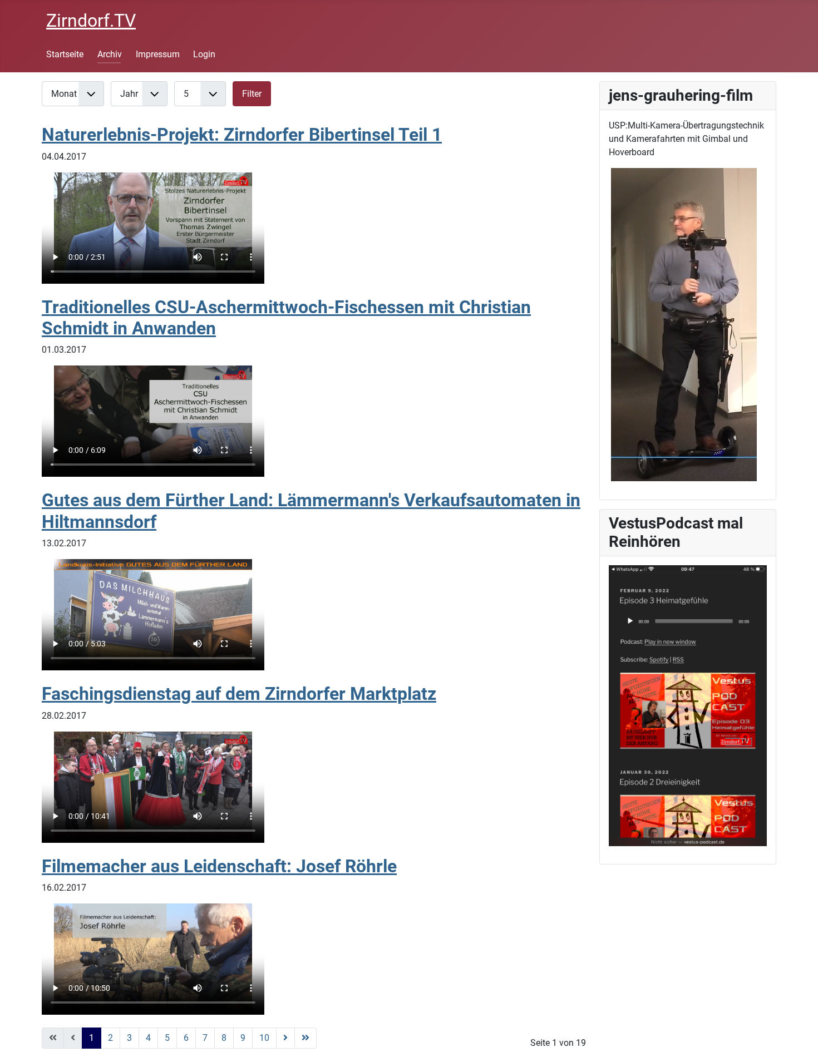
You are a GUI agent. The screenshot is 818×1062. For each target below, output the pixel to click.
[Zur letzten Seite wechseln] (305, 1038)
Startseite (64, 54)
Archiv (109, 54)
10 (264, 1038)
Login (204, 54)
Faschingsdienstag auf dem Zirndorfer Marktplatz (239, 693)
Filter (252, 93)
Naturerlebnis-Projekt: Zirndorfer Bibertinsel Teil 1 (242, 134)
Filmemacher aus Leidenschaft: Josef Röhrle (219, 866)
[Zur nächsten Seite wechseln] (285, 1038)
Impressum (158, 54)
